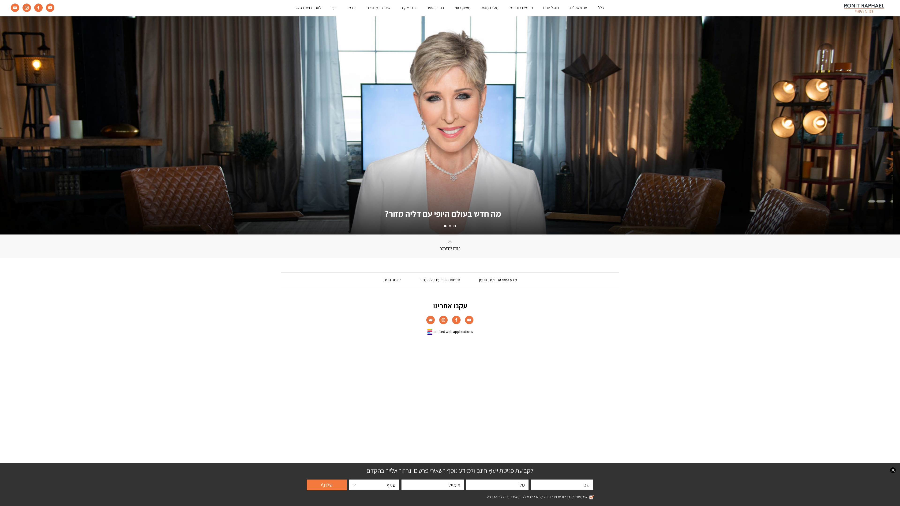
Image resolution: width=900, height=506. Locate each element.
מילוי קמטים (490, 8)
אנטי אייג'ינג (578, 8)
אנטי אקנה (409, 8)
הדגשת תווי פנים (521, 8)
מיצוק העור (462, 8)
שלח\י (327, 485)
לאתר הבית (392, 280)
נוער (334, 8)
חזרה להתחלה (450, 248)
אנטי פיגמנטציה (378, 8)
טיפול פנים (551, 8)
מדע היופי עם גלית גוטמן (498, 280)
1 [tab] (455, 226)
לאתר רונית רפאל (308, 8)
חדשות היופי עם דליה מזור (440, 280)
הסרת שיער (435, 8)
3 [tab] (445, 226)
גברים (352, 8)
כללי (600, 8)
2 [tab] (450, 226)
